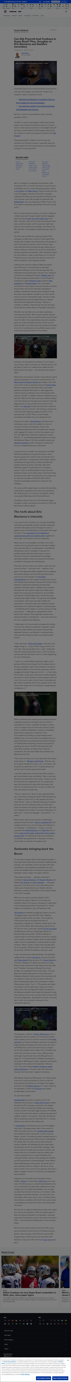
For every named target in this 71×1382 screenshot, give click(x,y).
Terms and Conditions (9, 1361)
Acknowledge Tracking (43, 1378)
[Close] (68, 1360)
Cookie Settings (25, 1374)
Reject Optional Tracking (60, 1378)
